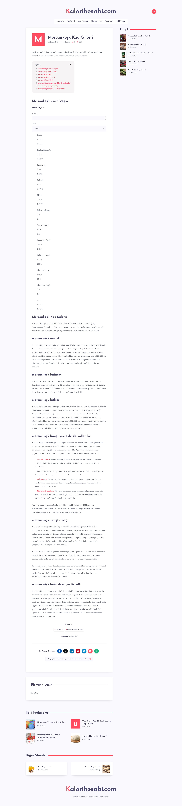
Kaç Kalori (71, 21)
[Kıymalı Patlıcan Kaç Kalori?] (123, 37)
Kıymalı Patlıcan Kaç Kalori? (139, 36)
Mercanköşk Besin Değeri (48, 69)
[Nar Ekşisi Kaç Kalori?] (123, 63)
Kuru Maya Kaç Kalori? (137, 44)
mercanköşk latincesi (46, 77)
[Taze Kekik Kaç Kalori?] (123, 71)
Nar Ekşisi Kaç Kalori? (137, 61)
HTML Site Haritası (101, 797)
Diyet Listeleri (83, 21)
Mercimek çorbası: (45, 491)
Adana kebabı (43, 460)
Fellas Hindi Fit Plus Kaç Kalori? (140, 53)
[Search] (154, 11)
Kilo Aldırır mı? (97, 21)
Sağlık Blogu (120, 21)
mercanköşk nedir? (45, 74)
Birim (34, 124)
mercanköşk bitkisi (45, 80)
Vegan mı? (109, 21)
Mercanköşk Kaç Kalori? (47, 72)
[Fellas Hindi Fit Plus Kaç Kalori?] (123, 54)
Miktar (35, 114)
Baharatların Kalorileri (75, 630)
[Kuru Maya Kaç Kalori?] (123, 46)
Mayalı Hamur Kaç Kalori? (94, 736)
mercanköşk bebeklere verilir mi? (51, 89)
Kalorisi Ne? (73, 637)
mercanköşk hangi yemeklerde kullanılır (54, 83)
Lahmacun (42, 479)
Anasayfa (60, 21)
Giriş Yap (34, 693)
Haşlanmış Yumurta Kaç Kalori (51, 722)
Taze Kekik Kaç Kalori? (137, 70)
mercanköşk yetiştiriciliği (48, 86)
